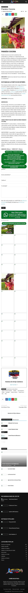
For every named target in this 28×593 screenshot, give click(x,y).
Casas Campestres (21, 390)
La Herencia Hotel (11, 474)
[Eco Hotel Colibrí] (4, 470)
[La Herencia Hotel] (4, 476)
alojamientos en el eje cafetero (12, 389)
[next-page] (4, 442)
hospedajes (8, 392)
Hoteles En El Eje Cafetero (7, 11)
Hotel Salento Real (13, 429)
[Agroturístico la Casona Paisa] (4, 481)
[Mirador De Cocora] (4, 424)
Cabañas (14, 390)
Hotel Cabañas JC (13, 534)
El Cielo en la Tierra (13, 505)
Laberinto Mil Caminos (13, 511)
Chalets (3, 392)
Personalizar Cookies (7, 589)
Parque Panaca (19, 90)
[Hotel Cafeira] (4, 487)
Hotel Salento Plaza (5, 407)
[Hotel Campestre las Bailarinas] (14, 459)
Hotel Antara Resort (13, 499)
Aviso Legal (22, 589)
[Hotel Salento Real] (4, 431)
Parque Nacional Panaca (14, 528)
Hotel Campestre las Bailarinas (10, 463)
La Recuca (12, 91)
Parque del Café (12, 521)
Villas (6, 393)
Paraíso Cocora (21, 392)
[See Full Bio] (17, 385)
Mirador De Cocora (13, 423)
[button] (2, 1)
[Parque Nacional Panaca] (4, 529)
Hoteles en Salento (7, 4)
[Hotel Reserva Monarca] (4, 437)
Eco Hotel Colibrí (11, 468)
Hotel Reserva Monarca (14, 435)
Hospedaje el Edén (23, 407)
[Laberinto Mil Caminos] (4, 513)
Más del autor (16, 419)
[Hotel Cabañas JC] (4, 536)
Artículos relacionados (6, 419)
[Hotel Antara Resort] (4, 501)
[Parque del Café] (4, 523)
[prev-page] (2, 442)
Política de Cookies (15, 589)
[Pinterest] (12, 14)
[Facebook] (6, 14)
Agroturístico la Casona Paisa (14, 480)
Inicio (2, 4)
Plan (2, 393)
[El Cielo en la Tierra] (4, 507)
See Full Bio (13, 384)
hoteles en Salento (14, 392)
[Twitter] (9, 14)
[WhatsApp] (15, 14)
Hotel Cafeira (11, 485)
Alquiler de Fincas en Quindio (7, 390)
